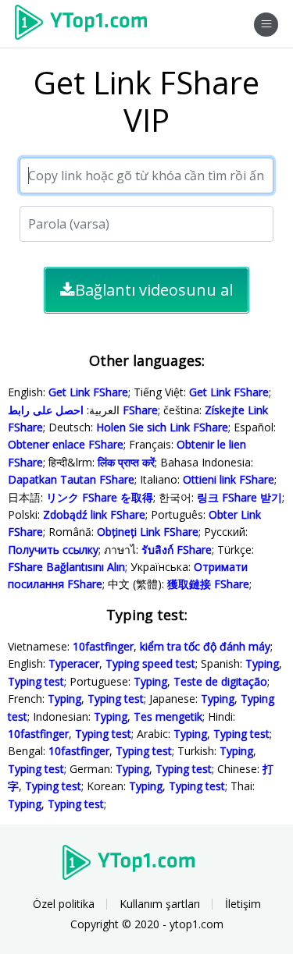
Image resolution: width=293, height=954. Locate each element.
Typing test (36, 681)
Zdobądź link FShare (94, 514)
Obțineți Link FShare (147, 531)
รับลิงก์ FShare (176, 549)
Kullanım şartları (160, 903)
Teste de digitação (220, 681)
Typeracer (73, 663)
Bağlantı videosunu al (154, 289)
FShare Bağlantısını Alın (66, 566)
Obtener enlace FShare (65, 444)
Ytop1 (86, 24)
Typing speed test (150, 663)
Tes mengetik (168, 716)
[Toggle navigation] (266, 24)
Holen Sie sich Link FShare (162, 427)
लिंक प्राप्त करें (126, 462)
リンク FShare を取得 (99, 497)
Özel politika (64, 903)
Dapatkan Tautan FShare (71, 479)
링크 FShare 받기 (239, 497)
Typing (262, 663)
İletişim (243, 903)
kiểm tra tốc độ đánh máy (205, 646)
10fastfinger (103, 646)
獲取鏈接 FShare (208, 583)
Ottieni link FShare (228, 479)
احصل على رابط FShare (83, 410)
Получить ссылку (53, 549)
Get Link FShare (88, 392)
